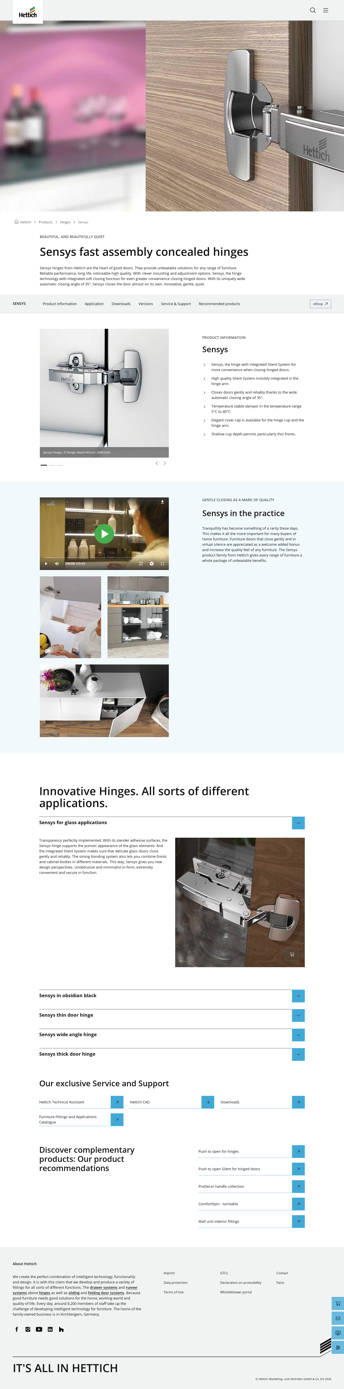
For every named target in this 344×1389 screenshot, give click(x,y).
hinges (44, 1292)
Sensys (19, 303)
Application (94, 303)
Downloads (121, 303)
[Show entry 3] (60, 465)
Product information (60, 303)
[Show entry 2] (52, 465)
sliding (74, 1292)
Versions (146, 303)
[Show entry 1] (44, 465)
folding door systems (106, 1292)
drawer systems (103, 1287)
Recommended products (219, 303)
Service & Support (176, 303)
